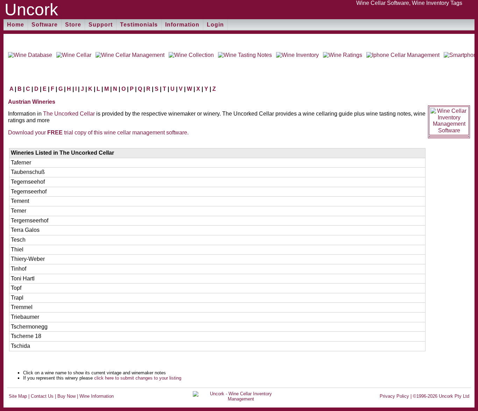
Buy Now (66, 396)
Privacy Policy (394, 396)
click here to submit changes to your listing (137, 378)
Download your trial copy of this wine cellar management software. (98, 132)
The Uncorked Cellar (69, 114)
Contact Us (42, 396)
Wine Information (96, 396)
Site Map (18, 396)
